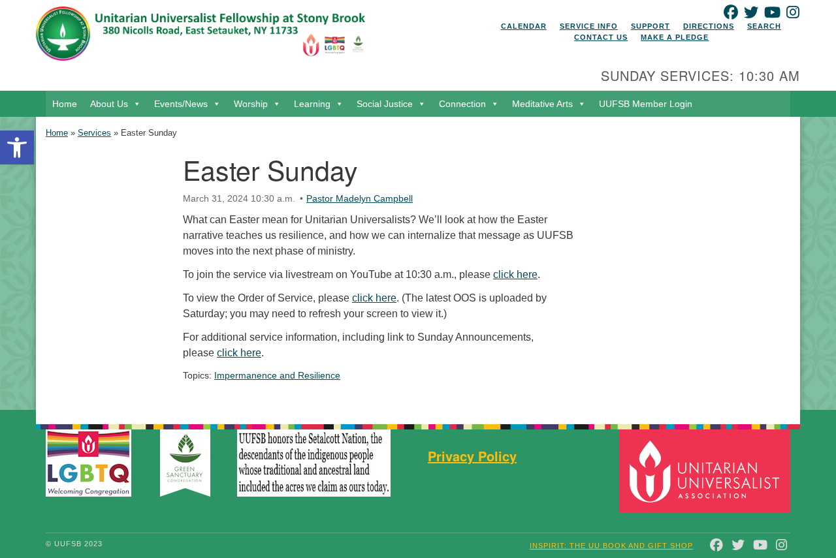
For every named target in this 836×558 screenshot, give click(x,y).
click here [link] (515, 274)
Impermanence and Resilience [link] (277, 375)
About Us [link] (109, 104)
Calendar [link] (524, 26)
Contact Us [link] (601, 37)
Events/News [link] (181, 104)
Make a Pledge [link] (675, 37)
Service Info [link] (589, 26)
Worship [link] (251, 104)
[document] (418, 263)
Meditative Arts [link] (542, 104)
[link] (17, 147)
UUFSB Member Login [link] (645, 104)
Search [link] (764, 26)
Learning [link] (312, 104)
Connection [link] (462, 104)
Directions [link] (708, 26)
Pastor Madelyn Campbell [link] (359, 198)
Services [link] (94, 133)
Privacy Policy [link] (472, 455)
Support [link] (650, 26)
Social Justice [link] (385, 104)
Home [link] (64, 104)
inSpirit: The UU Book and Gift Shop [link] (611, 546)
